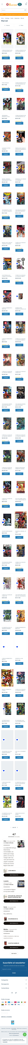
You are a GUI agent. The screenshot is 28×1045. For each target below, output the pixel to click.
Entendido (5, 1042)
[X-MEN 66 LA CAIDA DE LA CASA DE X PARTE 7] (21, 327)
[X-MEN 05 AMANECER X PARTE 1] (7, 327)
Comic (11, 18)
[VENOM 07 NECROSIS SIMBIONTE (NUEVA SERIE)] (21, 456)
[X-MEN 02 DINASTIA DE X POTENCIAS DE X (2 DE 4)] (7, 39)
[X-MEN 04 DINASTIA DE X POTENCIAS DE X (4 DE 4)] (21, 104)
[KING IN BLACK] (7, 71)
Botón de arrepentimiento (14, 1033)
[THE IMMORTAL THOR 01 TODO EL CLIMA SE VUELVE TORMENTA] (7, 198)
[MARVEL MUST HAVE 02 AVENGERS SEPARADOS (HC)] (21, 136)
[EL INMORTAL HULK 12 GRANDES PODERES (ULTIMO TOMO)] (7, 616)
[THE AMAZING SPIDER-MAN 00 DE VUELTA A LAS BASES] (21, 198)
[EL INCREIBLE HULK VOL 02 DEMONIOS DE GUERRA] (21, 709)
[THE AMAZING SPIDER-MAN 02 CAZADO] (21, 392)
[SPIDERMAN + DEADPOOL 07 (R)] (7, 104)
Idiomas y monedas (6, 1016)
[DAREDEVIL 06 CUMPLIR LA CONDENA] (21, 167)
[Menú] (2, 4)
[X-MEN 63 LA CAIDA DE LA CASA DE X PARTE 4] (21, 424)
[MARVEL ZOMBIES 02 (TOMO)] (7, 678)
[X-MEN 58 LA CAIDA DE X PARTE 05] (21, 360)
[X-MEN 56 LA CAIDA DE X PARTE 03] (7, 583)
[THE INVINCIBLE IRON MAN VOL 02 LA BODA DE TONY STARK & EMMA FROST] (21, 583)
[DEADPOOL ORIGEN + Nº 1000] (21, 519)
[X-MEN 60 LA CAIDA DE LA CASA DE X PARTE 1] (21, 678)
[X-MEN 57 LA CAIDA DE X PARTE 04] (21, 551)
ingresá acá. (24, 1031)
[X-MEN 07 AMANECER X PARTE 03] (7, 296)
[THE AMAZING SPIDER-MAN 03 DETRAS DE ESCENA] (7, 392)
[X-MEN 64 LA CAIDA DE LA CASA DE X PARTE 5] (7, 424)
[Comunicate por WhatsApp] (24, 1034)
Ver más (14, 953)
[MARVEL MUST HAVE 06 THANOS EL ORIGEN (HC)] (7, 231)
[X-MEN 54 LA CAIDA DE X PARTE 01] (21, 231)
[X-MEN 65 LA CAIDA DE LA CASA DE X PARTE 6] (7, 360)
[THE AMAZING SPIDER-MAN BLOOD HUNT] (7, 551)
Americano (17, 18)
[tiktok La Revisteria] (16, 992)
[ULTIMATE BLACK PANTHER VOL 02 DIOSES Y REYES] (7, 709)
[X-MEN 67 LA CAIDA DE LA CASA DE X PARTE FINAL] (21, 264)
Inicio (2, 18)
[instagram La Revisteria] (12, 992)
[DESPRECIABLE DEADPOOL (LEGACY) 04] (21, 296)
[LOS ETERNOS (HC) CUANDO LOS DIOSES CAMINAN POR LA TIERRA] (7, 264)
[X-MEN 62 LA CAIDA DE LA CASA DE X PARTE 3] (7, 456)
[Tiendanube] (14, 1035)
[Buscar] (25, 10)
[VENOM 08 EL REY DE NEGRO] (21, 802)
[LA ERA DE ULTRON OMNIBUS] (7, 136)
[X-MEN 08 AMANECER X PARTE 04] (21, 616)
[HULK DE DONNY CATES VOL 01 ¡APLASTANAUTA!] (21, 487)
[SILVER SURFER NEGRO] (7, 520)
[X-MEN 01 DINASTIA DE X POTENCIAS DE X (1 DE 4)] (21, 39)
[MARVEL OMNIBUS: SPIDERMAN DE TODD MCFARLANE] (7, 167)
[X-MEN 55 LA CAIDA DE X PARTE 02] (7, 487)
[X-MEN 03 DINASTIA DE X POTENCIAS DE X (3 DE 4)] (21, 71)
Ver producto (14, 900)
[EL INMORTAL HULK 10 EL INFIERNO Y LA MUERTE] (7, 802)
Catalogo (7, 18)
